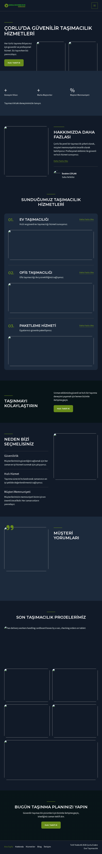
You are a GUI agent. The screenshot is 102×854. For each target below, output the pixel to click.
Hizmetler (30, 846)
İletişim (47, 846)
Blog (39, 846)
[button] (86, 219)
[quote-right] (10, 528)
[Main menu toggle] (95, 5)
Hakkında (19, 846)
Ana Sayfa (8, 846)
